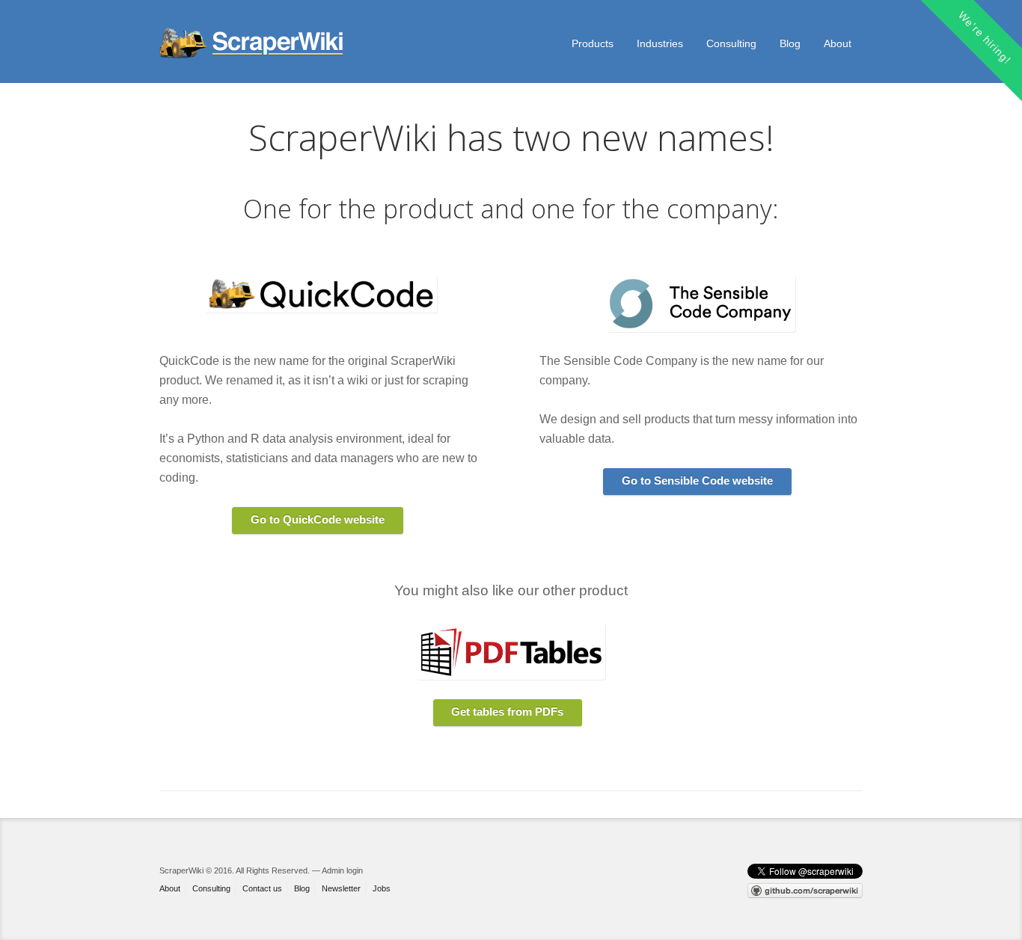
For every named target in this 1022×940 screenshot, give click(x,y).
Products (592, 43)
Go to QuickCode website (318, 519)
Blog (790, 43)
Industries (660, 43)
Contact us (262, 888)
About (837, 43)
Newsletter (341, 888)
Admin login (342, 870)
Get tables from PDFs (507, 711)
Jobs (382, 888)
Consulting (731, 43)
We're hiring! (984, 37)
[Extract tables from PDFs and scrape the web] (252, 43)
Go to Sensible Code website (697, 480)
